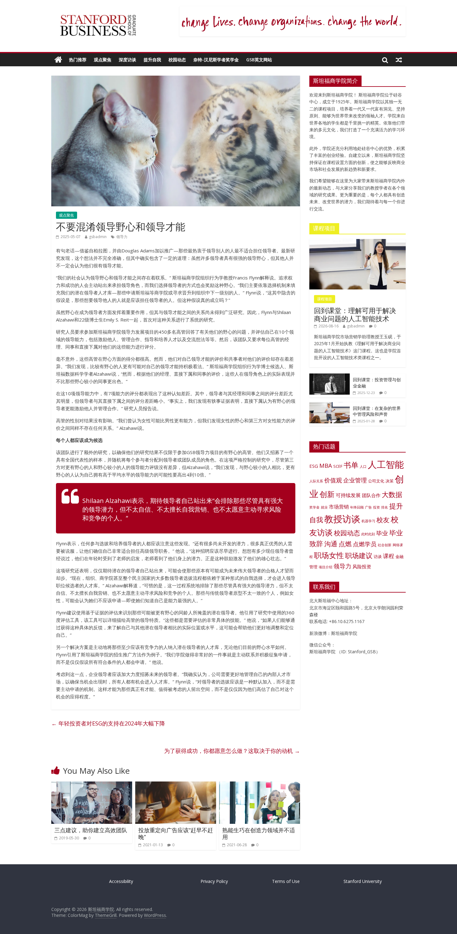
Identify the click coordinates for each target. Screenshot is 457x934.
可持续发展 (348, 495)
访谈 (378, 556)
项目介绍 (325, 567)
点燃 (345, 543)
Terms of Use (286, 881)
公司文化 (376, 481)
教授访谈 (342, 519)
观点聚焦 (102, 60)
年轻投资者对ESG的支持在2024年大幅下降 (108, 723)
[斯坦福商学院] (58, 59)
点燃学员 (364, 544)
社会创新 (384, 545)
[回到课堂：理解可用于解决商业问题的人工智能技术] (357, 242)
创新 (327, 494)
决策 (389, 481)
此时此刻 (368, 534)
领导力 (121, 236)
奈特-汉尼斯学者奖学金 (216, 60)
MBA (325, 465)
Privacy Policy (214, 881)
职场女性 (329, 555)
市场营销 (339, 506)
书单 (351, 465)
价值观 (333, 480)
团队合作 (371, 495)
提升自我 (152, 60)
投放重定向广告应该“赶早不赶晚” (175, 833)
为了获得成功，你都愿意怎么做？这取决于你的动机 (232, 750)
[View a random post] (399, 59)
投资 (376, 507)
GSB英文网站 (259, 60)
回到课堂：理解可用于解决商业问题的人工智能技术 (355, 314)
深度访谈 (127, 60)
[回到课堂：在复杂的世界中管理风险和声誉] (329, 405)
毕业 (382, 533)
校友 (383, 519)
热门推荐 (77, 60)
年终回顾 (357, 507)
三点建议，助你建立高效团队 (90, 830)
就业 (324, 507)
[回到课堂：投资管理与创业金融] (329, 377)
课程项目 (324, 299)
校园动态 (177, 60)
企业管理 (355, 480)
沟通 (330, 543)
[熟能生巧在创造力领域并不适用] (259, 785)
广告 (368, 507)
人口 (363, 466)
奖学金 (314, 507)
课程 (388, 556)
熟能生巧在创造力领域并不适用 (258, 833)
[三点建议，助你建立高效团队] (91, 785)
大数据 (392, 494)
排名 (384, 507)
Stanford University (363, 881)
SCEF (337, 466)
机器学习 (368, 521)
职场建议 (358, 555)
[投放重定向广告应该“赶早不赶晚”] (175, 785)
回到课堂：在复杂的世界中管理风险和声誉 (377, 411)
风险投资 (362, 566)
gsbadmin (98, 236)
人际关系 (316, 481)
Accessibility (121, 881)
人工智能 (386, 464)
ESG (313, 466)
